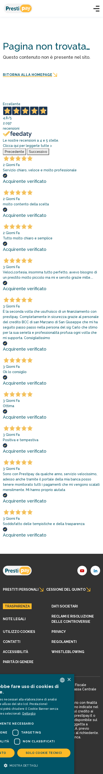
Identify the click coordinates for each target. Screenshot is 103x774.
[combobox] (62, 680)
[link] (17, 570)
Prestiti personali (21, 589)
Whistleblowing (68, 652)
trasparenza (17, 606)
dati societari (65, 606)
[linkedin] (95, 570)
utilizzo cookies (19, 632)
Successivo (38, 152)
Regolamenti (64, 642)
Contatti (11, 642)
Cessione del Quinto (66, 589)
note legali (14, 619)
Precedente (14, 152)
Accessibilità (15, 652)
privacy (59, 632)
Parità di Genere (18, 662)
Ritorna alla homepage (27, 75)
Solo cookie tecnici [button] (44, 753)
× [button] (69, 680)
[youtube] (82, 570)
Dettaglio (28, 713)
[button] (96, 8)
